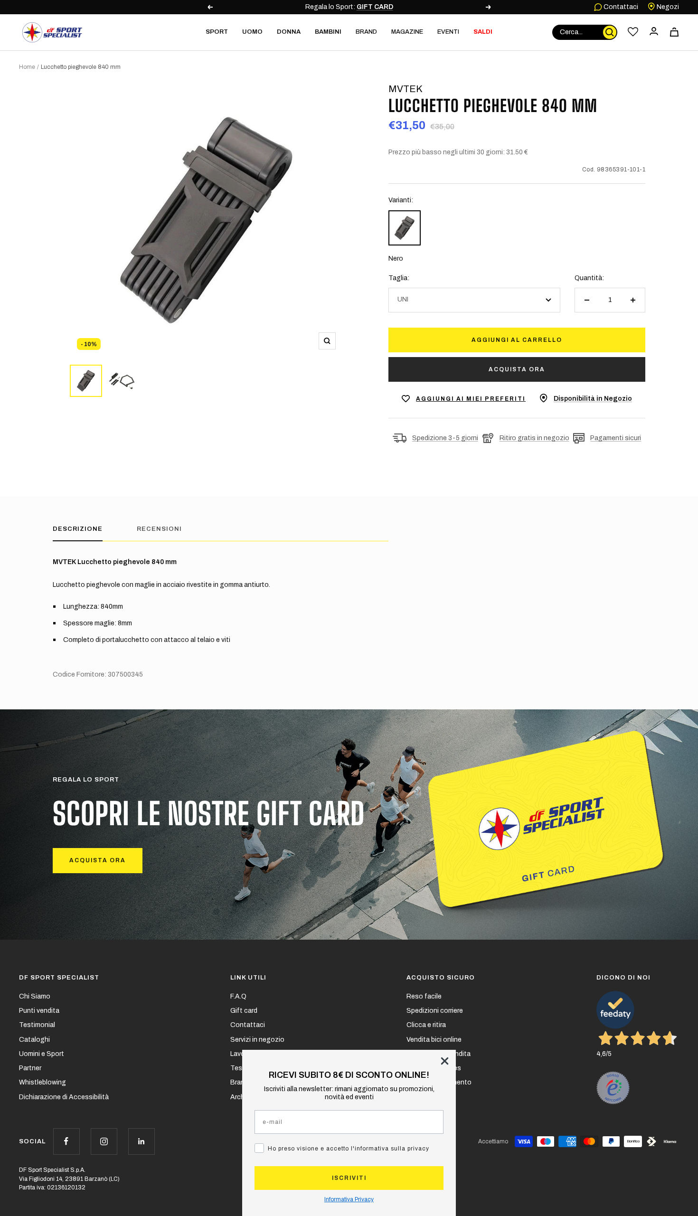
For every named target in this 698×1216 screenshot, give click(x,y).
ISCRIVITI (349, 1178)
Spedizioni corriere (434, 1010)
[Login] (654, 32)
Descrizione (78, 529)
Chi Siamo (34, 996)
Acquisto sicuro (440, 977)
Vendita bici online (434, 1039)
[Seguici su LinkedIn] (141, 1141)
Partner (30, 1068)
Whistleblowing (42, 1082)
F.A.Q (238, 996)
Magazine (407, 31)
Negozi (667, 6)
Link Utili (248, 977)
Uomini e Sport (41, 1053)
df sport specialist (59, 977)
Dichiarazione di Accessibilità (64, 1097)
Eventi (448, 31)
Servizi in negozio (257, 1039)
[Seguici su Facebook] (66, 1141)
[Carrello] (674, 32)
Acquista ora (517, 369)
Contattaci (620, 6)
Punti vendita (39, 1010)
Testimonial (37, 1024)
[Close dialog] (444, 1061)
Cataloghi (34, 1039)
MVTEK (405, 89)
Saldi (482, 31)
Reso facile (424, 996)
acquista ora (97, 860)
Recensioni (159, 529)
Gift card (243, 1010)
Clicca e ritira (426, 1024)
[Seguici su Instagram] (104, 1141)
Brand (366, 31)
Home (27, 67)
